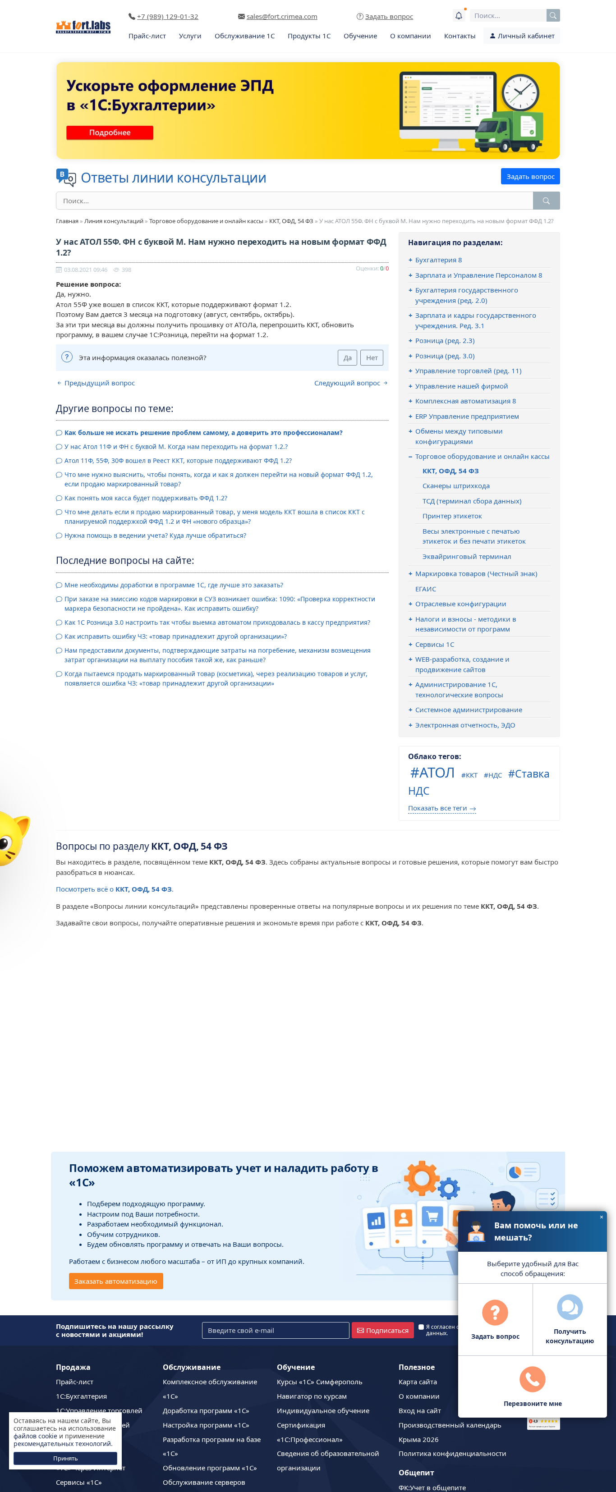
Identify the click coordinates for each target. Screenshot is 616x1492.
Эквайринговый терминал (467, 556)
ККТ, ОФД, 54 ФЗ (291, 221)
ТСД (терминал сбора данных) (472, 500)
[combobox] (515, 15)
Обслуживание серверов (204, 1482)
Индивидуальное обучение (323, 1410)
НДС (495, 774)
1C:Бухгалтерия (81, 1395)
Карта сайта (418, 1381)
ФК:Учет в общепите (432, 1487)
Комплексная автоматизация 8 (465, 400)
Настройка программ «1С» (206, 1424)
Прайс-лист (147, 35)
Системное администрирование (468, 709)
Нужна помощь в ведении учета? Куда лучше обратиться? (155, 535)
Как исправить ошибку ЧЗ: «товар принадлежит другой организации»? (175, 636)
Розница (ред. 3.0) (445, 355)
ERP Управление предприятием (467, 416)
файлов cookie (35, 1436)
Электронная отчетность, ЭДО (465, 724)
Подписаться (387, 1330)
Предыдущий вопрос (99, 382)
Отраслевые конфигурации (460, 603)
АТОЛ (437, 772)
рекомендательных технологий (62, 1443)
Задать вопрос (531, 176)
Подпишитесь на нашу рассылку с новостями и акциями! (115, 1330)
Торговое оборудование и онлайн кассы (206, 221)
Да (348, 357)
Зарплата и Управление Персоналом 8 (478, 274)
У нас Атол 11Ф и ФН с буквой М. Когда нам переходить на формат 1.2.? (176, 446)
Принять (65, 1458)
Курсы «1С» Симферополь (320, 1381)
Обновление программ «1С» (210, 1467)
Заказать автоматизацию (115, 1281)
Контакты (460, 35)
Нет (372, 357)
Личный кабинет (525, 35)
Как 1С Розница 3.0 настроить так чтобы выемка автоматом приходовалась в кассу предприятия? (217, 622)
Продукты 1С (309, 35)
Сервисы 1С (434, 644)
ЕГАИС (425, 588)
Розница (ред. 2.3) (445, 340)
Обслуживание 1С (245, 35)
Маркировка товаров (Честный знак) (476, 573)
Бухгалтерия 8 (438, 259)
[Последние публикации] (459, 15)
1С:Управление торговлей (99, 1410)
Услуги (190, 35)
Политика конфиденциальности (452, 1453)
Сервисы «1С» (79, 1482)
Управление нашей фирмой (461, 385)
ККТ (472, 774)
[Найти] (546, 201)
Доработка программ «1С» (206, 1410)
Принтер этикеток (452, 515)
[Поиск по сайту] (553, 15)
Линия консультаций (113, 221)
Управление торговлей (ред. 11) (468, 370)
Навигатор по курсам (312, 1395)
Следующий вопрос (348, 382)
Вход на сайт (420, 1410)
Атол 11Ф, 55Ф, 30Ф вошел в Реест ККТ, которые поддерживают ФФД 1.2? (178, 460)
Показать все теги (437, 807)
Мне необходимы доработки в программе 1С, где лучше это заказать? (173, 585)
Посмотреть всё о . (115, 888)
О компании (410, 35)
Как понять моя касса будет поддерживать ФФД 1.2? (145, 498)
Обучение (360, 35)
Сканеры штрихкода (456, 485)
